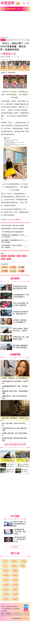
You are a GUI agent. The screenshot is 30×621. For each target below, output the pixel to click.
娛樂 (7, 37)
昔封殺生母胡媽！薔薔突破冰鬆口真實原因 (14, 439)
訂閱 (12, 267)
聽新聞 (2, 39)
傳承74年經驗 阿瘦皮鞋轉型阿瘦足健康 (19, 524)
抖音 (21, 122)
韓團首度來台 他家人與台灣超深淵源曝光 (14, 397)
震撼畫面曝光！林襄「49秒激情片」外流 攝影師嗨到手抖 (4, 67)
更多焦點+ (15, 547)
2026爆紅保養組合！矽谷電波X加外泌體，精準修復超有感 (25, 465)
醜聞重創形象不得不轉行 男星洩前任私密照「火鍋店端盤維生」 (18, 67)
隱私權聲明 (14, 606)
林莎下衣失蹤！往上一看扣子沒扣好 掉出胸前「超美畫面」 (11, 67)
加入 (20, 267)
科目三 (26, 91)
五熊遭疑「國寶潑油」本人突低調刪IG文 (14, 378)
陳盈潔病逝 (11, 9)
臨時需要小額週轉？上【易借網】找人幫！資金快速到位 (10, 471)
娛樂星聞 (2, 37)
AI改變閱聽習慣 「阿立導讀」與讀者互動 (19, 531)
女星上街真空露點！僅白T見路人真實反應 (12, 225)
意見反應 (4, 611)
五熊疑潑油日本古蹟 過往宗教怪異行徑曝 (14, 429)
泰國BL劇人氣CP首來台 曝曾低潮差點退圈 (15, 392)
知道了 (26, 618)
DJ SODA (13, 91)
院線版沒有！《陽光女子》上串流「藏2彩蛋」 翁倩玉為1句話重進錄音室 (22, 460)
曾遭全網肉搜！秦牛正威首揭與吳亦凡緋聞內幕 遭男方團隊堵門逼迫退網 (25, 471)
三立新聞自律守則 (7, 608)
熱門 (23, 9)
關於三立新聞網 (6, 606)
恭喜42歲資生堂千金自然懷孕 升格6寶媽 (15, 382)
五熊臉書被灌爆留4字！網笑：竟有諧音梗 (15, 387)
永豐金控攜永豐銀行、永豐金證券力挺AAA (19, 539)
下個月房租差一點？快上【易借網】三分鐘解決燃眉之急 (10, 465)
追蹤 (3, 271)
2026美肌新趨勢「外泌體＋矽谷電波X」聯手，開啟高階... (12, 246)
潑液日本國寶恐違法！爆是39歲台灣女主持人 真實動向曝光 (7, 460)
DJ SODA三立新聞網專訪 (14, 219)
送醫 (14, 94)
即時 (18, 9)
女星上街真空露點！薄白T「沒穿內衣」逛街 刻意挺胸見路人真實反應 (26, 67)
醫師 (18, 128)
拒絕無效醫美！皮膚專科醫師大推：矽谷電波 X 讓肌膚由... (12, 241)
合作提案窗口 (16, 608)
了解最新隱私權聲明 (17, 618)
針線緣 (3, 9)
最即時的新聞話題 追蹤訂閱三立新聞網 (12, 228)
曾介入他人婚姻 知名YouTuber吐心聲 (14, 424)
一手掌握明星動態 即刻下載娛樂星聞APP (12, 232)
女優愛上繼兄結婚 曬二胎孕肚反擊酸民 (14, 434)
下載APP (4, 267)
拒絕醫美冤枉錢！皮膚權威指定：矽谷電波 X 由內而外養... (12, 236)
